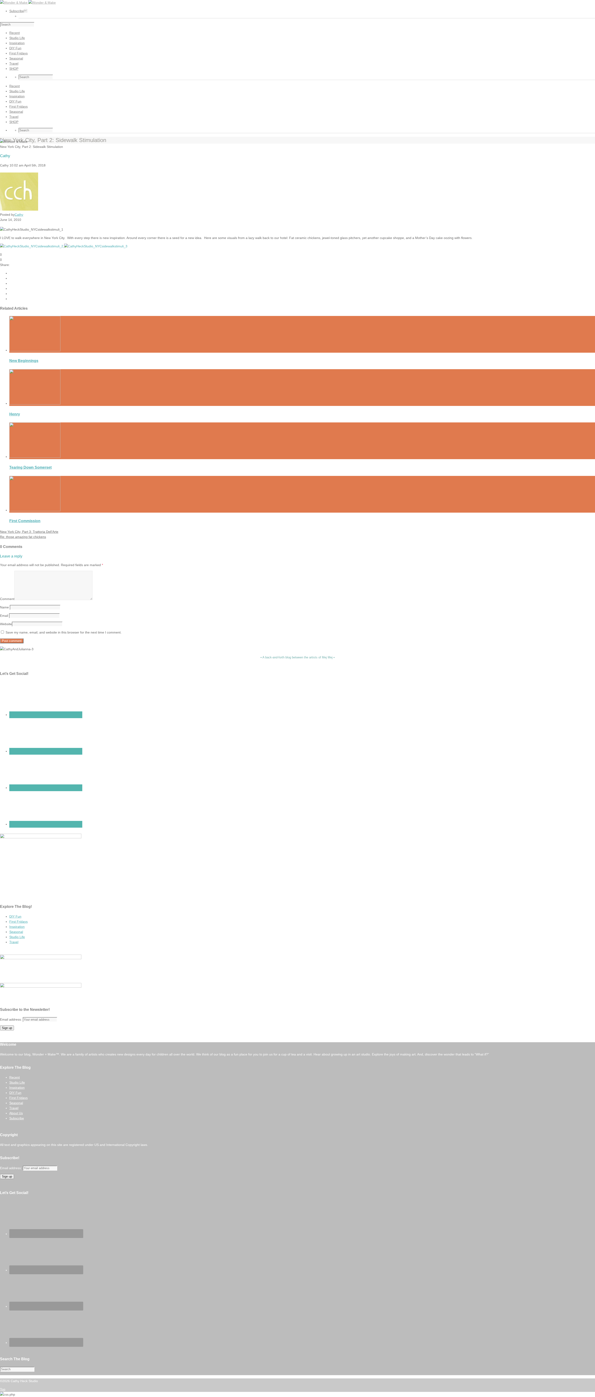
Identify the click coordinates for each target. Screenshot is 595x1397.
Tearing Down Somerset (30, 467)
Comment (7, 599)
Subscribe (18, 11)
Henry (14, 414)
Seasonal (16, 932)
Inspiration (17, 927)
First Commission (24, 521)
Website (6, 624)
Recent (14, 1077)
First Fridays (18, 921)
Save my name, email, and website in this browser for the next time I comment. (64, 632)
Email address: (11, 1019)
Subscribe (16, 1118)
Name (4, 607)
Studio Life (17, 937)
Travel (13, 942)
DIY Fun (15, 916)
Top (2, 1389)
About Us (16, 1113)
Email (4, 615)
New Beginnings (23, 361)
